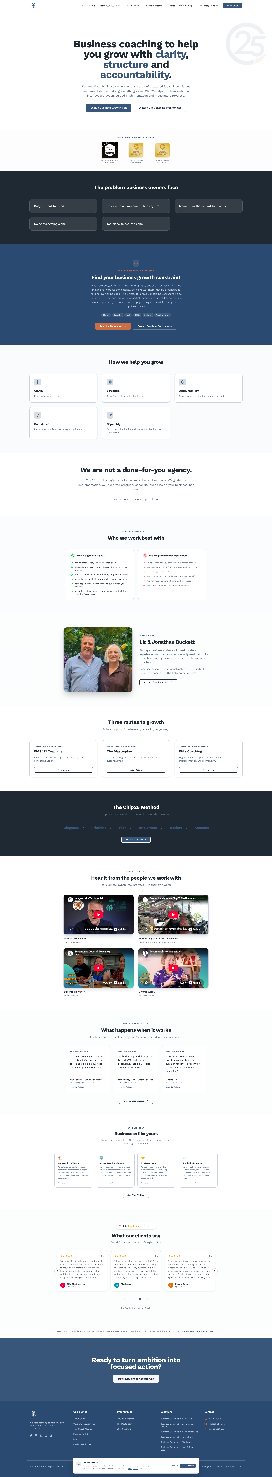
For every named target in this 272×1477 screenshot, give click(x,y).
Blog (75, 1439)
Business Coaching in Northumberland (179, 1432)
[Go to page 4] (148, 1299)
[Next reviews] (215, 1271)
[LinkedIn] (41, 1435)
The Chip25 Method (152, 6)
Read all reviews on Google (138, 1308)
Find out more (64, 1183)
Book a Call (232, 6)
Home (82, 6)
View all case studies (134, 1101)
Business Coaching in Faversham (177, 1437)
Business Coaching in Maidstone (176, 1442)
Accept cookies (187, 1466)
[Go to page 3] (140, 1299)
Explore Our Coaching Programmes (160, 107)
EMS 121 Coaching (125, 1419)
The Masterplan (124, 1424)
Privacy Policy (133, 1469)
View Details (64, 770)
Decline (174, 1466)
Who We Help (186, 6)
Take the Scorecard (111, 326)
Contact (171, 6)
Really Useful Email (82, 1444)
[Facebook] (30, 1435)
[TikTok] (51, 1435)
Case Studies (132, 6)
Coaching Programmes (110, 6)
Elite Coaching (124, 1429)
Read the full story (78, 1087)
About (92, 6)
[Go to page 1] (124, 1299)
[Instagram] (36, 1435)
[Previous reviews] (57, 1271)
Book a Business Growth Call (108, 107)
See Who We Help (136, 1195)
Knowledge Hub (207, 6)
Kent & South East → (206, 1331)
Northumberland (186, 1331)
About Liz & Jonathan (156, 682)
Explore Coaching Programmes (155, 326)
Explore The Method (136, 840)
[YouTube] (46, 1435)
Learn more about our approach (134, 499)
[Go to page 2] (132, 1299)
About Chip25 (80, 1419)
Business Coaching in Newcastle (176, 1419)
